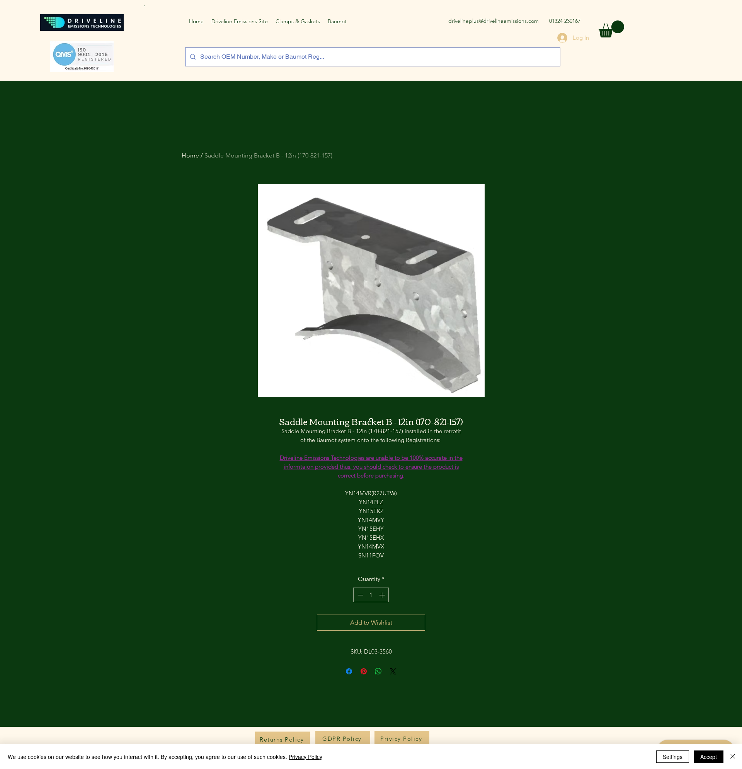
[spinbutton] (371, 595)
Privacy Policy (305, 757)
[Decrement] (359, 595)
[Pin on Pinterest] (363, 671)
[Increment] (383, 595)
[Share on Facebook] (349, 671)
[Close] (732, 756)
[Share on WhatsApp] (378, 671)
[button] (611, 28)
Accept (708, 757)
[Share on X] (393, 671)
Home (190, 155)
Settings (672, 757)
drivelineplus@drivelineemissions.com (493, 20)
